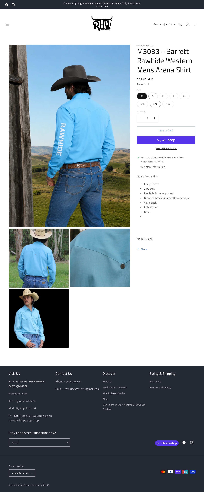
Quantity (141, 111)
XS (142, 96)
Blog (105, 399)
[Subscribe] (66, 442)
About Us (108, 381)
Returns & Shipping (160, 387)
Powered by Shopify (41, 485)
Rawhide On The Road (115, 387)
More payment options (166, 148)
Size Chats (155, 381)
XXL (144, 104)
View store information (152, 166)
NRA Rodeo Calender (114, 393)
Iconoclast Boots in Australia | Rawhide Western (124, 406)
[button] (7, 24)
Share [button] (144, 249)
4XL (170, 104)
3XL (155, 103)
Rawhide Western (23, 485)
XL (186, 96)
